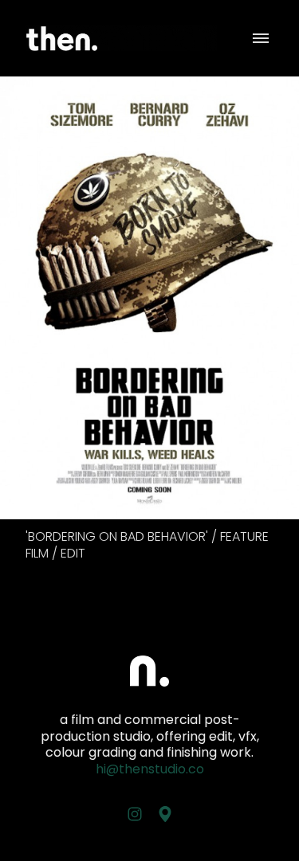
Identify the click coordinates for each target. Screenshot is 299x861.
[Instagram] (135, 814)
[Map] (165, 814)
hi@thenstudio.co (150, 769)
